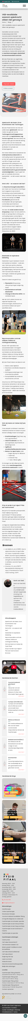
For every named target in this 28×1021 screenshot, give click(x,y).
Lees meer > (21, 696)
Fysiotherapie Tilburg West (10, 981)
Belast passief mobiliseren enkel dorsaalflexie (12, 948)
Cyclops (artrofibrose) (15, 702)
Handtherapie (6, 909)
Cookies (13, 1008)
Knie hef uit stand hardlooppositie (12, 964)
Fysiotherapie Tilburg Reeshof (11, 973)
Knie (9, 686)
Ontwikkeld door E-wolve (9, 1012)
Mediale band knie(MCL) (16, 740)
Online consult (8, 88)
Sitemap (17, 1010)
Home (4, 22)
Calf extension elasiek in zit (10, 945)
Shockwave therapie (8, 914)
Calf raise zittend (7, 954)
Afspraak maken (8, 84)
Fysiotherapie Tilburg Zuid (10, 977)
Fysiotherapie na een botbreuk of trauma (12, 930)
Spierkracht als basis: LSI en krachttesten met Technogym (13, 624)
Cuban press (6, 940)
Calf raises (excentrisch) (9, 942)
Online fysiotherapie (8, 911)
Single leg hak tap (7, 956)
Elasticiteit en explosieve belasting (12, 634)
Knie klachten (12, 758)
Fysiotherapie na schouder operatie (13, 921)
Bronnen (7, 653)
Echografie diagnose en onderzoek (12, 919)
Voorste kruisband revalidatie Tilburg (13, 916)
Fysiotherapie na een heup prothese (13, 926)
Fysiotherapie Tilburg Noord (10, 985)
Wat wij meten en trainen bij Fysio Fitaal (13, 645)
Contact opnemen (8, 989)
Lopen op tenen (7, 959)
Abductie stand (6, 961)
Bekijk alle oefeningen (8, 966)
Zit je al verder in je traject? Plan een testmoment (13, 650)
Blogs (9, 22)
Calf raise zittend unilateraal (10, 952)
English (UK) (7, 1)
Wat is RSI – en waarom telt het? (13, 629)
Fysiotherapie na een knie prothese (13, 924)
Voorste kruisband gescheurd (14, 683)
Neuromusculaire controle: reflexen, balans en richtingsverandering (13, 639)
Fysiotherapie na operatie (10, 933)
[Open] (24, 6)
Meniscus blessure (14, 720)
